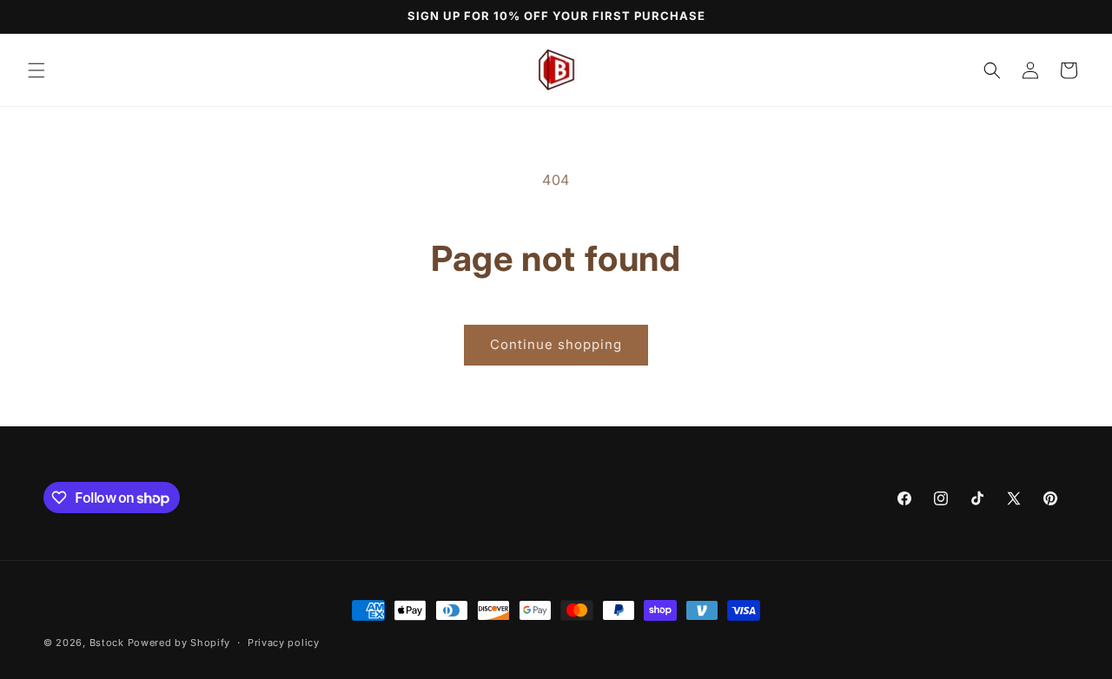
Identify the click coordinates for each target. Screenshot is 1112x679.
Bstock (106, 642)
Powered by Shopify (179, 642)
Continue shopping (556, 344)
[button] (36, 70)
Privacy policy (284, 642)
